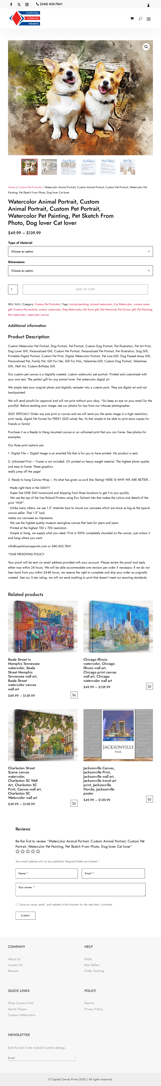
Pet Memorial (108, 309)
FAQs (88, 959)
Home (11, 187)
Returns (89, 1003)
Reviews (13, 971)
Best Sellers (91, 965)
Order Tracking (94, 971)
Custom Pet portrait (25, 309)
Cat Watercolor (123, 304)
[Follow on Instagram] (27, 4)
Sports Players (17, 1009)
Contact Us (15, 965)
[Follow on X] (19, 4)
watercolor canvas (38, 315)
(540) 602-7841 (51, 4)
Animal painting (79, 304)
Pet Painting (144, 309)
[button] (146, 46)
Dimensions (16, 262)
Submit (25, 915)
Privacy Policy (93, 1009)
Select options (74, 694)
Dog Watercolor (72, 309)
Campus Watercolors (21, 1015)
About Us (14, 959)
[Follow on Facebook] (11, 4)
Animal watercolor (101, 304)
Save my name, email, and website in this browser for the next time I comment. (66, 905)
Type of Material (20, 242)
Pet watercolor (17, 315)
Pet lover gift (91, 309)
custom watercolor (50, 309)
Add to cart (85, 289)
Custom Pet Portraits (30, 187)
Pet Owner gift (127, 309)
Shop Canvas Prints (20, 1003)
